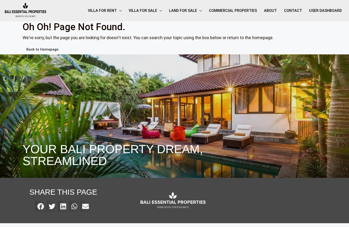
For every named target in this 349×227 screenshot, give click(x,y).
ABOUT (270, 10)
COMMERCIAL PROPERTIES (233, 10)
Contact (293, 10)
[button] (40, 206)
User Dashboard (325, 10)
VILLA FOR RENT (102, 10)
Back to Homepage (42, 49)
